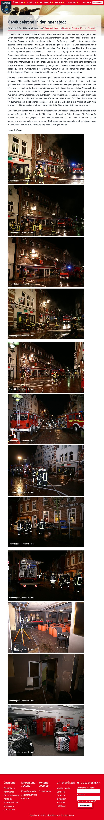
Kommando (9, 792)
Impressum (9, 806)
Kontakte (8, 799)
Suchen (87, 3)
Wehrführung (9, 788)
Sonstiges (70, 3)
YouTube (61, 802)
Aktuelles (45, 3)
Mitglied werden (64, 788)
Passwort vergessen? (86, 801)
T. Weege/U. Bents (51, 28)
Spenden (97, 3)
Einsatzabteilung (11, 795)
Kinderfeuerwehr (28, 791)
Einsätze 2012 (78, 28)
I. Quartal (90, 28)
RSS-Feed (61, 806)
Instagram (61, 799)
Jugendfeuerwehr (29, 795)
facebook (61, 795)
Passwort (82, 794)
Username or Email (86, 788)
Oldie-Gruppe (45, 791)
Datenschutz (9, 809)
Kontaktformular (11, 802)
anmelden (85, 806)
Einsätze (31, 3)
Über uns (18, 3)
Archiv (58, 3)
